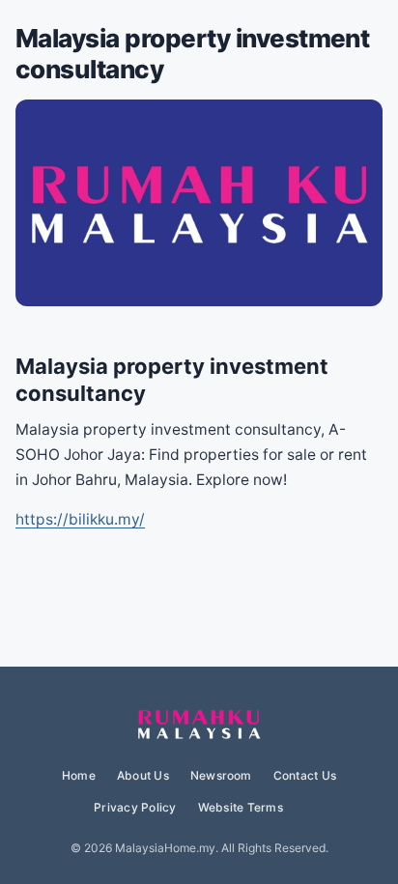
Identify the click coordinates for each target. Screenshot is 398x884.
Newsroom (221, 775)
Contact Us (304, 775)
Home (79, 775)
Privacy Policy (135, 807)
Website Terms (240, 807)
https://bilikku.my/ (80, 519)
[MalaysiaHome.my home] (199, 725)
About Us (143, 775)
